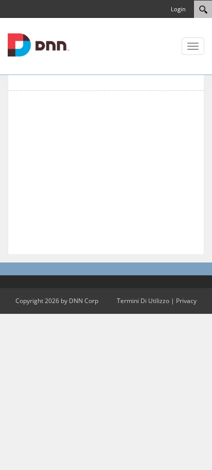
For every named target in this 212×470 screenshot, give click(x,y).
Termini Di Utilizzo (143, 300)
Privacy (186, 300)
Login (178, 9)
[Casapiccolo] (38, 44)
